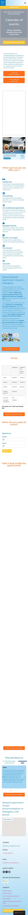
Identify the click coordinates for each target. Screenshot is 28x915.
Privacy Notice (7, 893)
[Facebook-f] (4, 872)
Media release (7, 891)
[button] (25, 3)
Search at (7, 451)
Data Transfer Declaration (11, 896)
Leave (4, 443)
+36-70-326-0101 (8, 853)
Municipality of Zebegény (11, 906)
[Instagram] (6, 872)
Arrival (4, 436)
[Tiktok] (9, 872)
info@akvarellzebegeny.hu (11, 862)
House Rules (6, 898)
